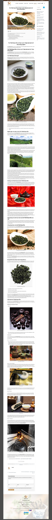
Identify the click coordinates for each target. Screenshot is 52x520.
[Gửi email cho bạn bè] (21, 461)
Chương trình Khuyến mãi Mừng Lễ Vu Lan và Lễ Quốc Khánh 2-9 (41, 20)
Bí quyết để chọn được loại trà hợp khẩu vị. (13, 38)
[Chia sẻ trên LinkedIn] (23, 461)
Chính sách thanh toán (25, 508)
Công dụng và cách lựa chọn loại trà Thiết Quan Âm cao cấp (15, 36)
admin (24, 11)
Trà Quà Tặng (31, 3)
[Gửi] (44, 7)
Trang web (27, 484)
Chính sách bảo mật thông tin (36, 508)
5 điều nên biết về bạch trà (12, 472)
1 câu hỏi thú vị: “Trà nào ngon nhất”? (40, 15)
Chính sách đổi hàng (21, 508)
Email (18, 484)
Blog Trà (35, 3)
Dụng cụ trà (26, 3)
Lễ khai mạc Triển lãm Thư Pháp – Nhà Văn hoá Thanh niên (40, 23)
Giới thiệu (35, 0)
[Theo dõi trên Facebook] (39, 0)
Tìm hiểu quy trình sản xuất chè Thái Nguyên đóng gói (40, 29)
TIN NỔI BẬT (39, 3)
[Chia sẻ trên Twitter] (19, 461)
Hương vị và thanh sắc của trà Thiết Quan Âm (13, 35)
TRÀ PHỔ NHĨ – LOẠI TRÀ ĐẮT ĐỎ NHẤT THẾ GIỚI (23, 458)
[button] (42, 3)
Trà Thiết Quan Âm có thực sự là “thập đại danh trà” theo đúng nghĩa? (16, 33)
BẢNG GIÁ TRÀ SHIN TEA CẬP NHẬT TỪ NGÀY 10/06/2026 (40, 12)
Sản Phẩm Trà (21, 3)
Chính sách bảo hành (30, 508)
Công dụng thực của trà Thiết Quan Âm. (13, 37)
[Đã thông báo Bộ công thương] (26, 512)
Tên (9, 484)
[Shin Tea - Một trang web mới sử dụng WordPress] (11, 3)
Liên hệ (38, 0)
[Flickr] (43, 0)
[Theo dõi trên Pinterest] (41, 0)
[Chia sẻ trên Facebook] (18, 461)
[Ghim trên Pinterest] (22, 461)
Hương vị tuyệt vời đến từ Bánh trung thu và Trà (40, 17)
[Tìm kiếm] (44, 3)
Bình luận (9, 478)
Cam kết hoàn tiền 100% (15, 508)
